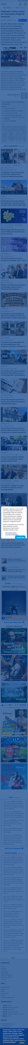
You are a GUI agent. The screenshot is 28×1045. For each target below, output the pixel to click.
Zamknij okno (20, 537)
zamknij (22, 1043)
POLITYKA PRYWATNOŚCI (11, 534)
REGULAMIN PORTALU (11, 533)
